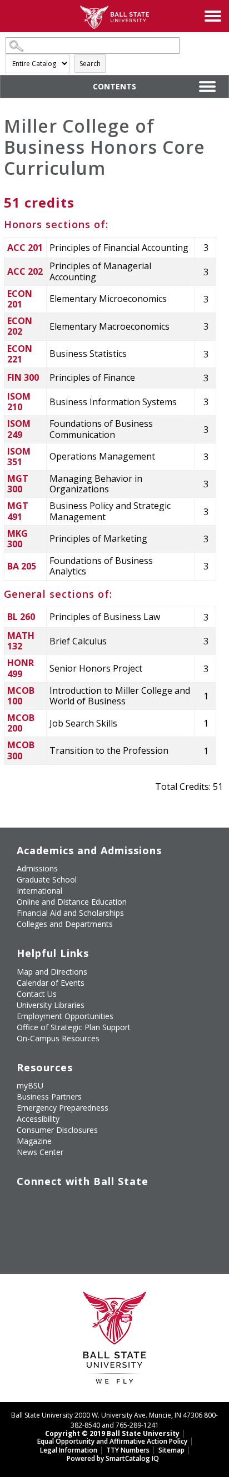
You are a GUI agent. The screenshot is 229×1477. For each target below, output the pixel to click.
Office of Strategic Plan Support (74, 1027)
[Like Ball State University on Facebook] (25, 1204)
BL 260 (21, 617)
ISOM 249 (19, 428)
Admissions (37, 868)
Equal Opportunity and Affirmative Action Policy (112, 1441)
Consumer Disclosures (57, 1130)
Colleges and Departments (65, 924)
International (39, 890)
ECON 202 (19, 326)
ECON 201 (19, 299)
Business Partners (49, 1096)
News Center (40, 1152)
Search (90, 63)
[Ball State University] (114, 1341)
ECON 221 (19, 353)
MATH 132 (20, 640)
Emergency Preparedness (62, 1107)
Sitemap (171, 1450)
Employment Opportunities (65, 1016)
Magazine (34, 1141)
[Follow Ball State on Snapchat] (50, 1230)
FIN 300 (23, 377)
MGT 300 (17, 483)
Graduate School (47, 879)
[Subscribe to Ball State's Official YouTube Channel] (76, 1204)
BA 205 (21, 566)
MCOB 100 (20, 695)
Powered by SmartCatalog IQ (113, 1458)
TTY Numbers (128, 1450)
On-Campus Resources (58, 1038)
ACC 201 (25, 247)
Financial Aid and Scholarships (70, 913)
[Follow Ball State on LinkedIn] (25, 1230)
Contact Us (37, 994)
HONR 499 (20, 668)
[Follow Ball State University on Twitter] (50, 1204)
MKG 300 (17, 538)
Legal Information (68, 1450)
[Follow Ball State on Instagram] (101, 1204)
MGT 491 (17, 511)
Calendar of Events (50, 982)
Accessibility (38, 1118)
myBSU (30, 1085)
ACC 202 (25, 271)
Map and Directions (52, 971)
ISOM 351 (19, 456)
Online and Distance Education (72, 901)
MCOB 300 (20, 750)
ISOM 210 (19, 401)
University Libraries (50, 1005)
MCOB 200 (20, 723)
